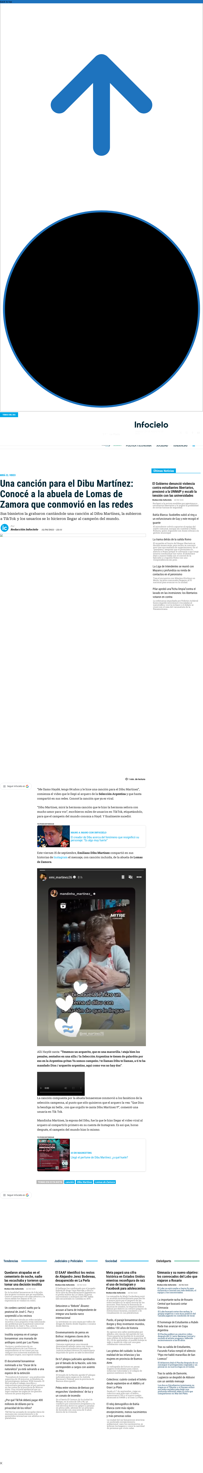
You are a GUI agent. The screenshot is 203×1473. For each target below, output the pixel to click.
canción (69, 1182)
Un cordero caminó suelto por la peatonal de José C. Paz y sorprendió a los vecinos (22, 1311)
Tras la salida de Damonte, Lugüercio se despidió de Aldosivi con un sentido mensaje (176, 1377)
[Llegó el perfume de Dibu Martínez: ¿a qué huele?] (53, 1155)
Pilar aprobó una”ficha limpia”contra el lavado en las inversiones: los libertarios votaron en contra (175, 593)
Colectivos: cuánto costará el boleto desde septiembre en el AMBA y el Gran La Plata (126, 1383)
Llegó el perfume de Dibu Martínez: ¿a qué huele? (99, 1157)
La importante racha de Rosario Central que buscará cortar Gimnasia (175, 1303)
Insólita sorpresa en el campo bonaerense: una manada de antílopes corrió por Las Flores (22, 1338)
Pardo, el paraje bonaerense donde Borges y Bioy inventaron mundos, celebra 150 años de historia (126, 1324)
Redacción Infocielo (24, 529)
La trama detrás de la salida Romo (172, 539)
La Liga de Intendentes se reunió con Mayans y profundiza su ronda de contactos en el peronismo (173, 570)
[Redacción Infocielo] (5, 528)
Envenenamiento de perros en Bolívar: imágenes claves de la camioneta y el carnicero (72, 1336)
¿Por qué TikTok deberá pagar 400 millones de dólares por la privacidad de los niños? (24, 1404)
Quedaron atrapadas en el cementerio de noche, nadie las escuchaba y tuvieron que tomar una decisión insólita (24, 1278)
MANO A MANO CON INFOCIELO (88, 832)
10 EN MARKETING (81, 1152)
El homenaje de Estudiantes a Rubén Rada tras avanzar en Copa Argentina (177, 1326)
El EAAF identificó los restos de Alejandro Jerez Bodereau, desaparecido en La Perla (75, 1276)
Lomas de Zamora (105, 1182)
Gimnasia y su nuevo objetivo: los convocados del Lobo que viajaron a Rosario (177, 1276)
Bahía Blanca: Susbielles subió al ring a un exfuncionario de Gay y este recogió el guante (176, 518)
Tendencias (9, 469)
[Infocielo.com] (151, 424)
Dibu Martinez (84, 1182)
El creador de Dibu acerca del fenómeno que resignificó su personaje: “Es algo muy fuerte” (105, 838)
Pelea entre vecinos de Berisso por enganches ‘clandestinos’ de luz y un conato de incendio (75, 1391)
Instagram (61, 857)
